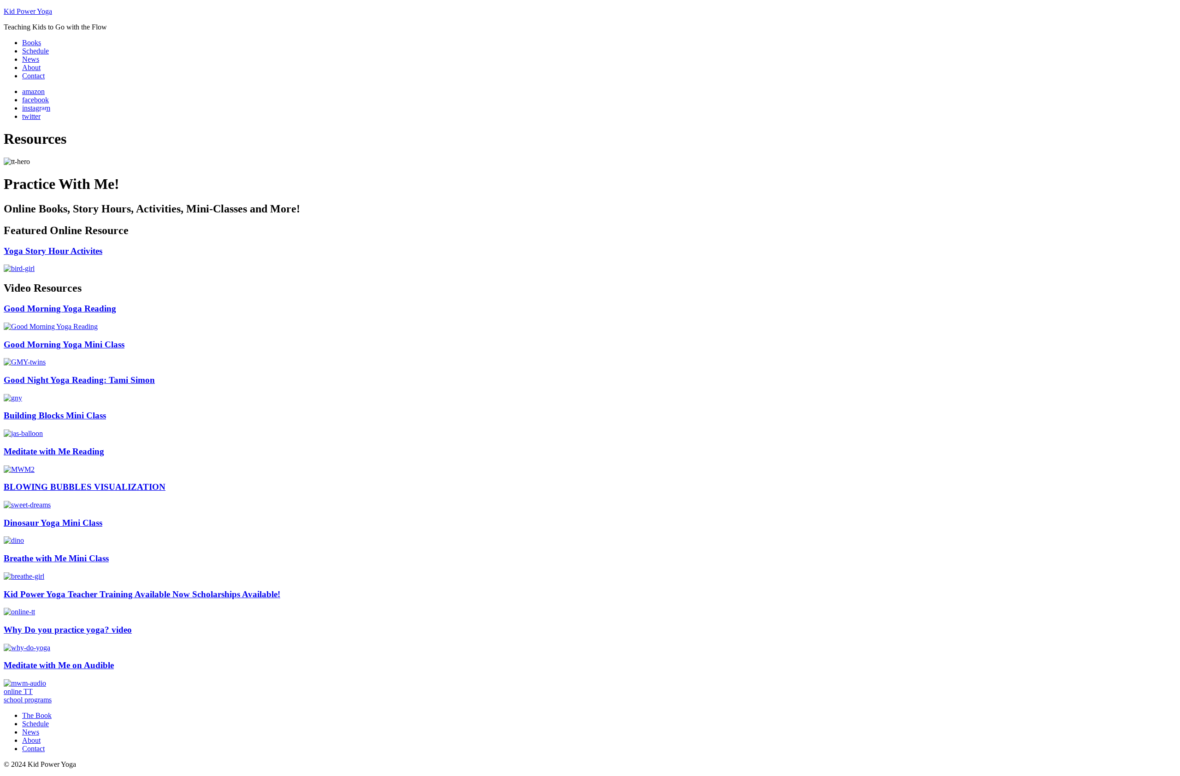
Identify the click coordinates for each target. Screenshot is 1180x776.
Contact (33, 748)
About (31, 740)
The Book (37, 715)
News (30, 732)
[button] (18, 691)
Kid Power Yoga (28, 11)
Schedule (35, 724)
